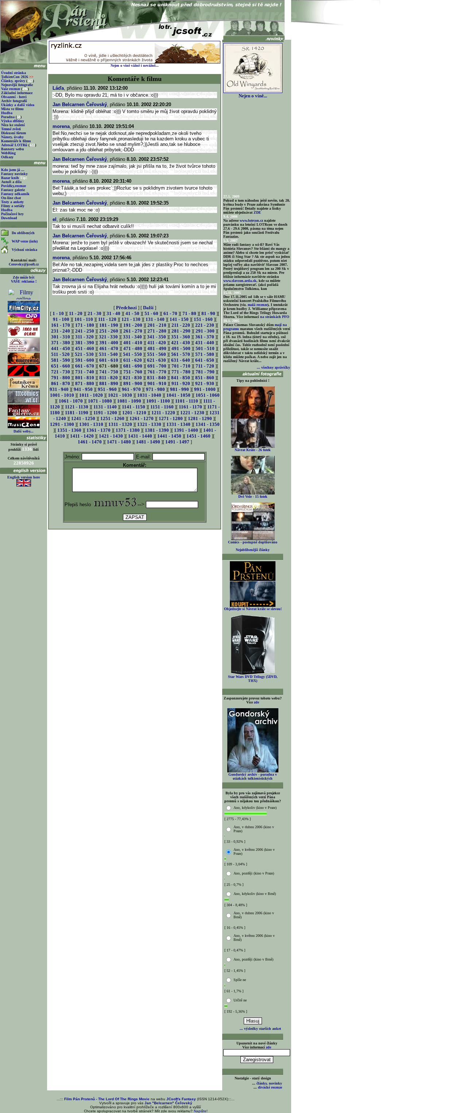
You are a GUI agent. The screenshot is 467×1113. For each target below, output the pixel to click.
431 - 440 (204, 342)
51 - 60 (151, 313)
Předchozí (126, 307)
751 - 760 (132, 372)
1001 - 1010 (62, 395)
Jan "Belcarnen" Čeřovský (168, 1103)
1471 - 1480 (119, 442)
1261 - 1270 (142, 418)
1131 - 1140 (105, 407)
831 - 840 (156, 377)
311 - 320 (84, 337)
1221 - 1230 (192, 412)
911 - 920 (180, 383)
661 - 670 (84, 366)
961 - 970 (131, 389)
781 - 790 (205, 372)
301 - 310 (60, 337)
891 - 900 (132, 383)
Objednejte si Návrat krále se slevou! (253, 609)
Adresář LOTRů (14, 145)
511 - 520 (60, 354)
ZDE (257, 212)
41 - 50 (132, 313)
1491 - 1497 (177, 442)
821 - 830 (132, 377)
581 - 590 (60, 360)
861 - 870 (60, 383)
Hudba (6, 113)
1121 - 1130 (76, 407)
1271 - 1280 (171, 418)
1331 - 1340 (178, 424)
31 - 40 (113, 313)
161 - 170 (60, 325)
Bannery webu (12, 149)
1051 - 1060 (208, 395)
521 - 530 (84, 354)
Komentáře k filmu (16, 141)
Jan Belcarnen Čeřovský (80, 104)
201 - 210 (156, 325)
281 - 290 (180, 331)
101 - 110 (83, 319)
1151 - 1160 (162, 407)
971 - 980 (155, 389)
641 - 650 (204, 360)
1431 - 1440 (140, 436)
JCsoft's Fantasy (181, 1099)
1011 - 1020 (91, 395)
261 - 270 (132, 331)
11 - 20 (75, 313)
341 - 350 (156, 337)
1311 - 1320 (120, 424)
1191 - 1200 (105, 412)
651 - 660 (60, 366)
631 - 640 (180, 360)
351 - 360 (180, 337)
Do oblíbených (23, 233)
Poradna (8, 117)
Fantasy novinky (14, 174)
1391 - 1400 (186, 430)
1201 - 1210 (134, 412)
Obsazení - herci (14, 97)
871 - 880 (84, 383)
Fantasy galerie (13, 190)
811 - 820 (108, 377)
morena (61, 126)
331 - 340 (132, 337)
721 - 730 (60, 372)
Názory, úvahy (12, 137)
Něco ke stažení (13, 125)
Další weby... (23, 431)
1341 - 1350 (208, 424)
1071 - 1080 (100, 401)
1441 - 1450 (169, 436)
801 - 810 (84, 377)
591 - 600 (84, 360)
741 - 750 (108, 372)
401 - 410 (132, 342)
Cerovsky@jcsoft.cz (24, 264)
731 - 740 (84, 372)
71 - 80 (189, 313)
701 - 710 (180, 366)
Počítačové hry (12, 214)
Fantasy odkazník (15, 194)
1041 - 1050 (178, 395)
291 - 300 (205, 331)
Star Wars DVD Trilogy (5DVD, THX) (253, 679)
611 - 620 (132, 360)
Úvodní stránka (13, 73)
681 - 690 (132, 366)
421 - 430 (180, 342)
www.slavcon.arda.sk (239, 281)
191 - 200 (132, 325)
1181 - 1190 (76, 412)
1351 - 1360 (69, 430)
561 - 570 (180, 354)
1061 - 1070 (71, 401)
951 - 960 (107, 389)
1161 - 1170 (190, 407)
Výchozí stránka (24, 250)
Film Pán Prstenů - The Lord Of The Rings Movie (107, 1099)
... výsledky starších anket (260, 1029)
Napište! (201, 1111)
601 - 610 (108, 360)
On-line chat (11, 198)
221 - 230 (204, 325)
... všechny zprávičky (273, 367)
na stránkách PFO (274, 317)
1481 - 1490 (148, 442)
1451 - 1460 (198, 436)
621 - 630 (156, 360)
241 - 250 (84, 331)
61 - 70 (170, 313)
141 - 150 (179, 319)
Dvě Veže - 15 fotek (252, 497)
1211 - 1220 (163, 412)
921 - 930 (204, 383)
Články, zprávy (13, 81)
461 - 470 (108, 348)
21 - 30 (94, 313)
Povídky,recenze (13, 186)
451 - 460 (84, 348)
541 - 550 (132, 354)
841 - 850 (180, 377)
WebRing (8, 153)
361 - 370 (204, 337)
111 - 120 (107, 319)
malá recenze (257, 305)
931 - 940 (59, 389)
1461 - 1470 (90, 442)
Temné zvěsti (11, 129)
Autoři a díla (11, 182)
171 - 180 (84, 325)
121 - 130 (130, 319)
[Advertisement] (134, 547)
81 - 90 (208, 313)
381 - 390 (84, 342)
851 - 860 (204, 377)
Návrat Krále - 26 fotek (253, 450)
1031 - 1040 (149, 395)
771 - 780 (180, 372)
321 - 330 (108, 337)
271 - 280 (156, 331)
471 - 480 (132, 348)
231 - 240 (60, 331)
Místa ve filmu (12, 109)
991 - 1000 (205, 389)
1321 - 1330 (149, 424)
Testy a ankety (12, 202)
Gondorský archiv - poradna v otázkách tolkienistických (252, 776)
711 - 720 (205, 366)
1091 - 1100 (158, 401)
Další (148, 307)
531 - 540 (108, 354)
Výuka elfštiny (12, 121)
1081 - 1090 (129, 401)
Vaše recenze (10, 89)
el (55, 219)
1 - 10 (58, 313)
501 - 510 (205, 348)
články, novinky (269, 1083)
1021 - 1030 (120, 395)
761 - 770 (156, 372)
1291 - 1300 (62, 424)
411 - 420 (156, 342)
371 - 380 (60, 342)
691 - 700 (156, 366)
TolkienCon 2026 (17, 77)
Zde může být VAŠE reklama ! (23, 279)
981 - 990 (179, 389)
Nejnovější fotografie (17, 85)
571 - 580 (204, 354)
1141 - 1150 (133, 407)
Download (9, 218)
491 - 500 (180, 348)
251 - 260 (108, 331)
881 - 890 (108, 383)
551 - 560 (156, 354)
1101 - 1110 (186, 401)
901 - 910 (156, 383)
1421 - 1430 (111, 436)
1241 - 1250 (83, 418)
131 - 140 (155, 319)
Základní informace (16, 93)
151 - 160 (203, 319)
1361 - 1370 (98, 430)
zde (256, 702)
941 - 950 (83, 389)
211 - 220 (180, 325)
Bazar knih (10, 178)
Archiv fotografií (14, 101)
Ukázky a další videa (17, 105)
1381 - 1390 (157, 430)
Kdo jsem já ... (12, 170)
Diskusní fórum (13, 133)
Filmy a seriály (12, 206)
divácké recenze (270, 1087)
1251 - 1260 (112, 418)
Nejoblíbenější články (253, 550)
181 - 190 (108, 325)
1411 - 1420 (82, 436)
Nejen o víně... (253, 95)
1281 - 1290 (200, 418)
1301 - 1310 (91, 424)
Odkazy (7, 157)
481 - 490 (156, 348)
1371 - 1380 (128, 430)
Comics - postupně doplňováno (252, 542)
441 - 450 (60, 348)
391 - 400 (108, 342)
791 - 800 (60, 377)
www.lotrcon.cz (251, 220)
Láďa (58, 88)
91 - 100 (61, 319)
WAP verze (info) (25, 241)
